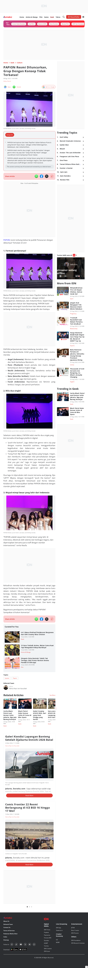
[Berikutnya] (56, 708)
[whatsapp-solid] (36, 176)
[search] (63, 17)
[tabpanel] (29, 155)
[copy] (52, 176)
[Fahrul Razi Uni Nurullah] (5, 687)
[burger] (83, 17)
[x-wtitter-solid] (46, 176)
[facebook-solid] (41, 176)
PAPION (6, 240)
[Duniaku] (7, 17)
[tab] (10, 135)
